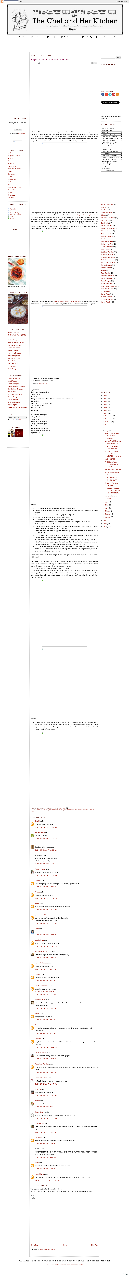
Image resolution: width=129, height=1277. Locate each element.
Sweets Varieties (106, 296)
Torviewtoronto (40, 832)
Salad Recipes (106, 281)
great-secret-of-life (41, 915)
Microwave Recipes (14, 353)
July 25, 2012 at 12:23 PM (46, 935)
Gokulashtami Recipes (15, 389)
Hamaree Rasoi (40, 999)
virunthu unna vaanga (42, 986)
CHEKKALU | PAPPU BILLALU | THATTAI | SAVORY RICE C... (113, 491)
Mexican (10, 184)
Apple (39, 810)
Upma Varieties (106, 302)
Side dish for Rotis (107, 289)
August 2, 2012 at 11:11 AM (47, 1180)
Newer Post (34, 1245)
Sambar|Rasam (106, 283)
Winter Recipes (13, 369)
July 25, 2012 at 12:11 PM (46, 909)
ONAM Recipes (13, 399)
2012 (105, 413)
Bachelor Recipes (13, 332)
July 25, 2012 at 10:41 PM (46, 1072)
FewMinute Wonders (42, 1064)
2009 (105, 527)
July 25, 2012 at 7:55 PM (45, 1008)
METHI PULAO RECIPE (113, 469)
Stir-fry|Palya (105, 294)
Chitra (37, 928)
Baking (103, 207)
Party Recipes (12, 361)
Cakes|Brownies (70, 810)
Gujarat (10, 161)
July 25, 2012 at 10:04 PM (46, 1047)
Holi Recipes (12, 391)
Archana (38, 1089)
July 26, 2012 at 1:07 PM (45, 1132)
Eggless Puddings (107, 236)
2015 (105, 404)
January (108, 517)
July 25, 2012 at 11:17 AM (46, 827)
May (107, 505)
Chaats (103, 215)
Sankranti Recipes (14, 402)
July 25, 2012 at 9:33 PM (45, 1033)
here (53, 304)
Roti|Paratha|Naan (107, 278)
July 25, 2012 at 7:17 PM (45, 994)
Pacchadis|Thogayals (108, 262)
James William (71, 1264)
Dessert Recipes (106, 225)
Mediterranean (12, 182)
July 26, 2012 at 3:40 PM (45, 1157)
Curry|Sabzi (105, 220)
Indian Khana (39, 1174)
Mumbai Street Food (14, 187)
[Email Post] (66, 808)
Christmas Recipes (14, 378)
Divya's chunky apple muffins (87, 215)
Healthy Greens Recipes (16, 342)
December (109, 416)
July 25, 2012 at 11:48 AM (46, 864)
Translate (23, 420)
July (106, 431)
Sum (36, 844)
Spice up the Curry (41, 1078)
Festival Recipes (13, 340)
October (108, 422)
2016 (105, 401)
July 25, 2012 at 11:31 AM (46, 838)
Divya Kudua (39, 1123)
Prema (37, 892)
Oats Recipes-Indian (108, 260)
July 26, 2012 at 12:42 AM (46, 1095)
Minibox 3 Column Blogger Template (55, 1264)
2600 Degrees (80, 1264)
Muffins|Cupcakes (85, 810)
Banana (45, 810)
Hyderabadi (11, 163)
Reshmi (37, 1013)
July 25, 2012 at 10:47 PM (46, 1084)
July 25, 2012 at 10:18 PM (46, 1059)
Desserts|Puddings (107, 228)
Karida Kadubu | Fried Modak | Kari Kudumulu (112, 436)
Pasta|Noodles (106, 268)
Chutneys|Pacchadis (108, 218)
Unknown (38, 880)
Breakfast (104, 210)
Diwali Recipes (12, 381)
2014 (105, 407)
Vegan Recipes (13, 363)
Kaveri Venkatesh (41, 963)
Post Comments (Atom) (47, 1249)
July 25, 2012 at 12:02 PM (46, 887)
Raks (37, 1162)
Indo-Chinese (12, 166)
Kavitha (37, 1100)
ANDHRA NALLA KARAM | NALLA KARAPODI (111, 464)
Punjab (10, 192)
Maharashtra (12, 179)
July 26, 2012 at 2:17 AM (45, 1107)
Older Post (94, 1245)
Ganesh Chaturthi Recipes (16, 386)
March (107, 511)
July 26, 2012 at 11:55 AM (46, 1118)
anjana (37, 903)
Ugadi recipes (12, 405)
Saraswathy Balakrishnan (43, 951)
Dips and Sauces (106, 231)
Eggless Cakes (106, 233)
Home (65, 1245)
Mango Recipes (13, 350)
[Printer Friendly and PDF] (93, 64)
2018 (105, 395)
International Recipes (14, 169)
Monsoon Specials (14, 356)
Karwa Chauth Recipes (15, 394)
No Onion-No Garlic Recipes (17, 358)
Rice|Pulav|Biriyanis (107, 275)
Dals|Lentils (105, 223)
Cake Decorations (56, 810)
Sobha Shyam (39, 1112)
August (107, 428)
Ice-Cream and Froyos (108, 239)
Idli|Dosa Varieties (107, 241)
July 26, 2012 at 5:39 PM (45, 1169)
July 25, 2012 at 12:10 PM (46, 898)
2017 (105, 398)
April (107, 508)
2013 (105, 410)
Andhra (10, 153)
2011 (105, 521)
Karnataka (11, 174)
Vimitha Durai (39, 940)
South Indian (12, 195)
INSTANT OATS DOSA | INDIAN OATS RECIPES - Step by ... (113, 454)
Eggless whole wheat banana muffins (67, 301)
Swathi (37, 821)
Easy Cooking (43, 383)
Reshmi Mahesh (40, 869)
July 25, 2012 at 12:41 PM (46, 946)
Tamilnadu (11, 198)
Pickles (103, 270)
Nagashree (38, 1137)
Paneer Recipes (106, 265)
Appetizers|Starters (107, 204)
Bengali (10, 158)
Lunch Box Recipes (14, 348)
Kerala (10, 177)
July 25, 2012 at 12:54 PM (46, 958)
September (109, 425)
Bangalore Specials (14, 155)
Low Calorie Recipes (14, 345)
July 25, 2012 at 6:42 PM (45, 980)
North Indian (12, 190)
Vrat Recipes (12, 366)
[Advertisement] (64, 44)
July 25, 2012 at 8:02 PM (45, 1019)
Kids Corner (105, 249)
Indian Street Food (107, 244)
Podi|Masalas (105, 273)
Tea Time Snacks (107, 299)
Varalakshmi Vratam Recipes (17, 407)
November (109, 419)
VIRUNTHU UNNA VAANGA (44, 991)
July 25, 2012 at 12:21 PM (46, 923)
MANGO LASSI (110, 459)
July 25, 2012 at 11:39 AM (46, 850)
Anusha (37, 1025)
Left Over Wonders (107, 252)
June (107, 502)
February (108, 514)
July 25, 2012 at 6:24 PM (45, 969)
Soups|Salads (105, 291)
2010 (105, 524)
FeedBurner (22, 133)
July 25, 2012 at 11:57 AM (46, 875)
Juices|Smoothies (107, 246)
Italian (9, 171)
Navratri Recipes (13, 397)
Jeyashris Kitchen (41, 1052)
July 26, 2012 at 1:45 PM (45, 1143)
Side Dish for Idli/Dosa (108, 286)
